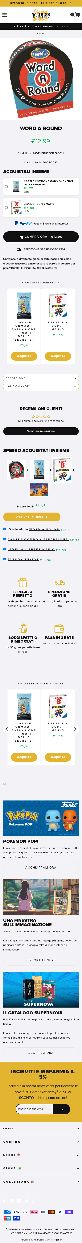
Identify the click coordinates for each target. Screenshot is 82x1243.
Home (40, 33)
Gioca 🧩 (12, 1168)
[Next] (75, 729)
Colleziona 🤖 (19, 1181)
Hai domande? (18, 386)
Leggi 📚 (12, 1155)
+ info (26, 192)
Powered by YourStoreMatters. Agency (41, 1239)
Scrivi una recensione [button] (41, 431)
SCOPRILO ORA (41, 1053)
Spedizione (16, 378)
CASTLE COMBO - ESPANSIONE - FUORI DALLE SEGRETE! (24, 331)
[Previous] (7, 729)
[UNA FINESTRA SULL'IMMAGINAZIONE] (41, 897)
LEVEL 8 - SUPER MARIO (58, 326)
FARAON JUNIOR (23, 559)
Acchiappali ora (41, 867)
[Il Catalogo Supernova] (41, 990)
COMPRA (12, 1141)
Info (8, 1128)
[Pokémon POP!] (41, 818)
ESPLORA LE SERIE (41, 960)
